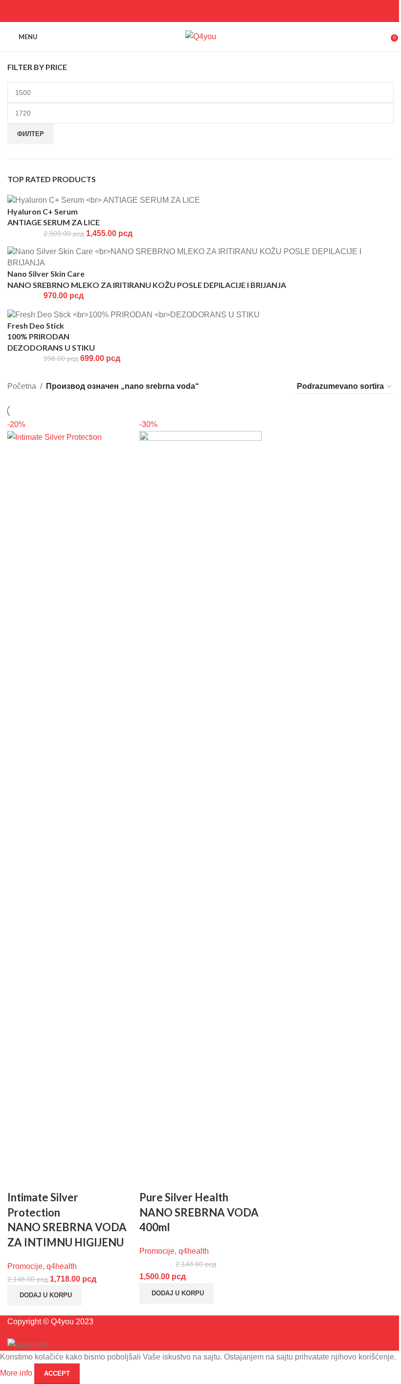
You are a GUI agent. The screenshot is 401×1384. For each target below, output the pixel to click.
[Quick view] (19, 1178)
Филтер (30, 134)
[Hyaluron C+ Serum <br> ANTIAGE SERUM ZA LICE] (103, 200)
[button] (44, 1295)
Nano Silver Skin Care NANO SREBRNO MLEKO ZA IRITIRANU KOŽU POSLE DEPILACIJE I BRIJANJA (146, 279)
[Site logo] (200, 36)
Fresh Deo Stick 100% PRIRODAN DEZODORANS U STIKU (51, 336)
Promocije (25, 1266)
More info (17, 1373)
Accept (57, 1373)
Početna (21, 386)
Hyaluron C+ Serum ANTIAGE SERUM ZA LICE (53, 217)
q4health (61, 1266)
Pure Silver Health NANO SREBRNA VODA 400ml (199, 1212)
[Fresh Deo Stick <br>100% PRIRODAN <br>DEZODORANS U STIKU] (133, 314)
